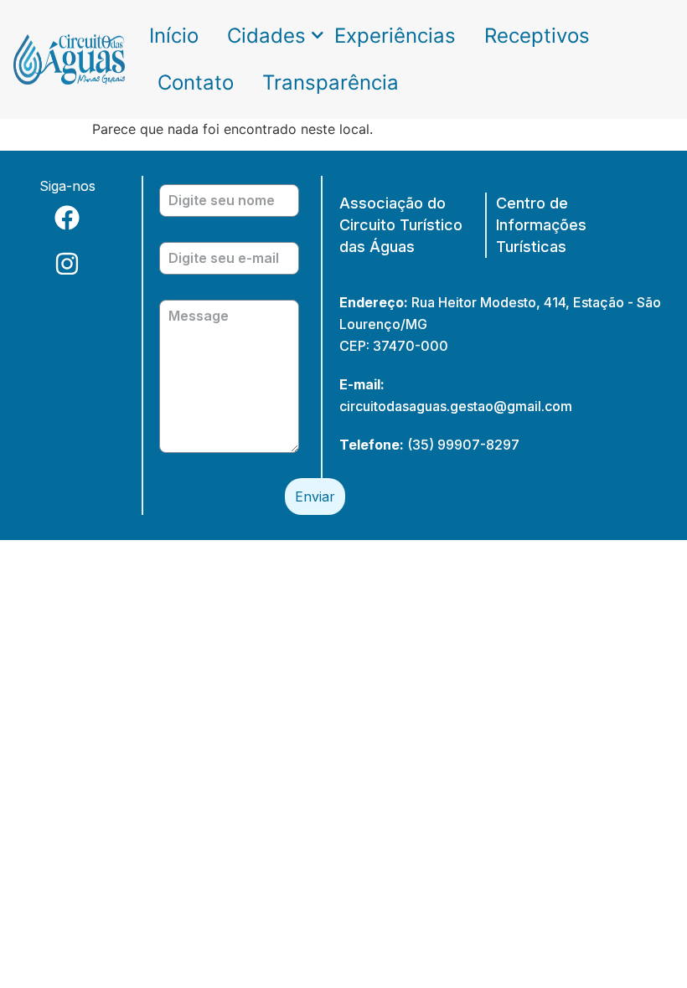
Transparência (330, 82)
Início (174, 35)
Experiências (395, 35)
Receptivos (537, 35)
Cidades (266, 35)
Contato (196, 82)
